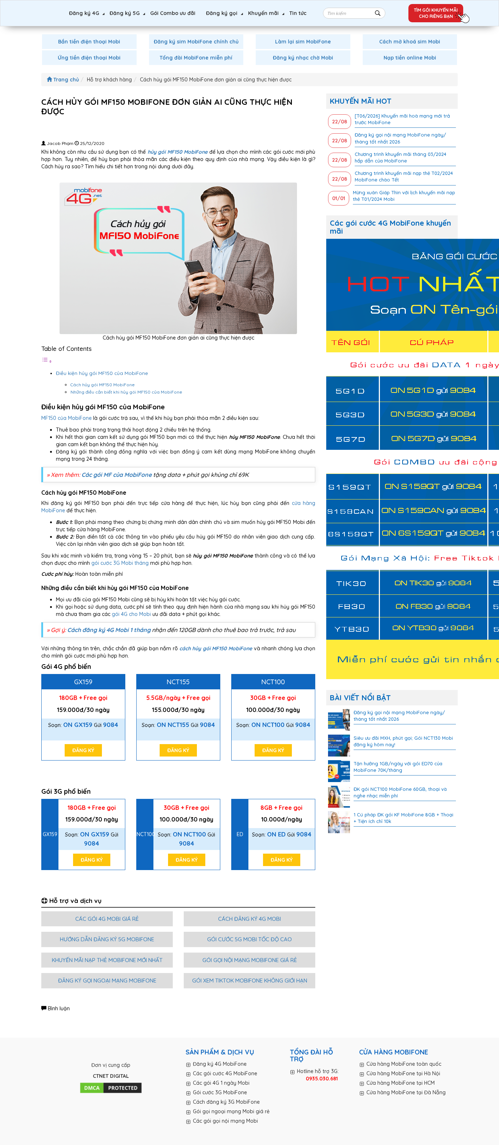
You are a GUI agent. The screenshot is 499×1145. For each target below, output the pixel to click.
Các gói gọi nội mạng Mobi (225, 1121)
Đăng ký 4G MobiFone (220, 1064)
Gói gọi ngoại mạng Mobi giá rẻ (231, 1111)
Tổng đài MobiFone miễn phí (196, 57)
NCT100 (273, 682)
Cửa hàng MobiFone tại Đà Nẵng (406, 1092)
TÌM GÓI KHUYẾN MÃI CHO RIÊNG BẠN (436, 13)
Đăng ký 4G (84, 13)
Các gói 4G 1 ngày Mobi (221, 1083)
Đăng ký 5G (125, 13)
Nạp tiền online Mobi (410, 57)
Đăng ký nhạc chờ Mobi (303, 57)
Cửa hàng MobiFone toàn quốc (403, 1064)
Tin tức (297, 13)
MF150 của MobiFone (66, 418)
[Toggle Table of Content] (46, 361)
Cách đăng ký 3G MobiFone (226, 1102)
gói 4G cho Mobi (131, 614)
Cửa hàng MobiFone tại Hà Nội (403, 1073)
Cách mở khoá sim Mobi (409, 41)
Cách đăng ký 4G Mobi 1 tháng (109, 629)
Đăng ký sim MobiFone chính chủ (196, 41)
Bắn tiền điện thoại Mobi (89, 41)
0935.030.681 (322, 1078)
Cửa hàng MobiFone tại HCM (400, 1083)
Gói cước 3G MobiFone (220, 1092)
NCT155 (178, 682)
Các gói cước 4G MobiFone (225, 1073)
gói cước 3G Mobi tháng (120, 563)
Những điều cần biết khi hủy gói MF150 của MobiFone (127, 392)
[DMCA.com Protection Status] (111, 1088)
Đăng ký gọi (221, 13)
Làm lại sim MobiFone (303, 41)
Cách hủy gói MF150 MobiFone (103, 384)
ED (240, 834)
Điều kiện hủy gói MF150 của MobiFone (102, 373)
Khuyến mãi (263, 13)
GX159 (83, 682)
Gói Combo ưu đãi (172, 13)
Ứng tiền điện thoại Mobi (89, 57)
